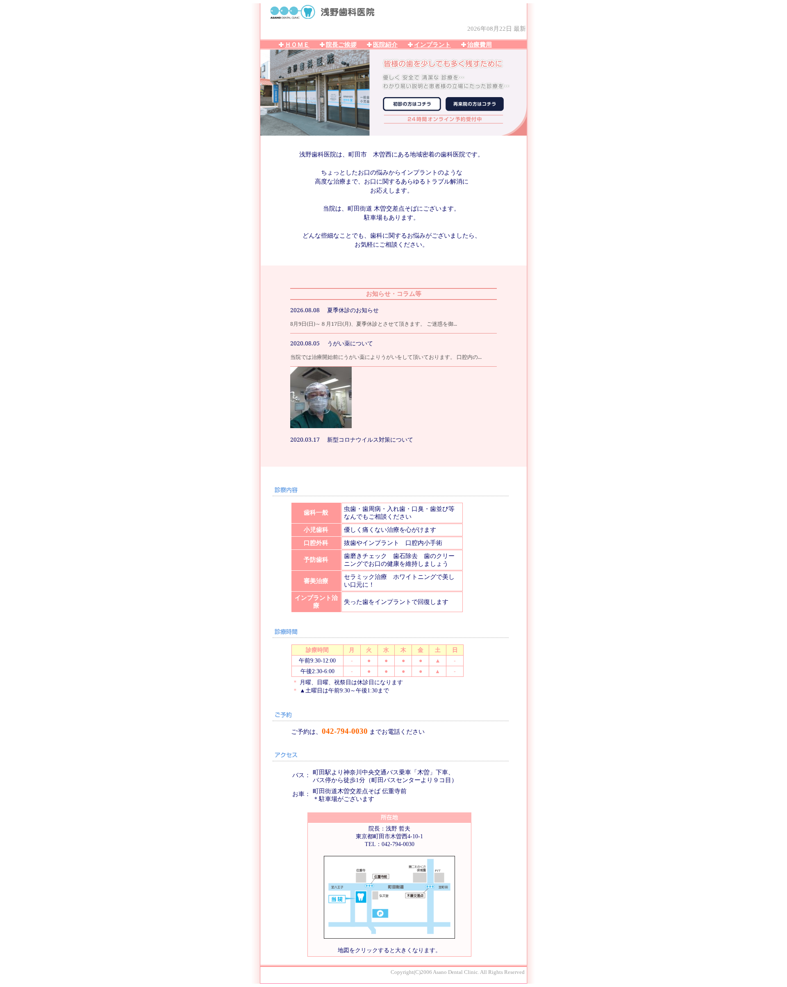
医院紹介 (385, 44)
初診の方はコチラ (412, 104)
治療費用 (479, 44)
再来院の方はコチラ (475, 104)
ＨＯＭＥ (297, 44)
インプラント (432, 44)
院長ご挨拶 (341, 44)
